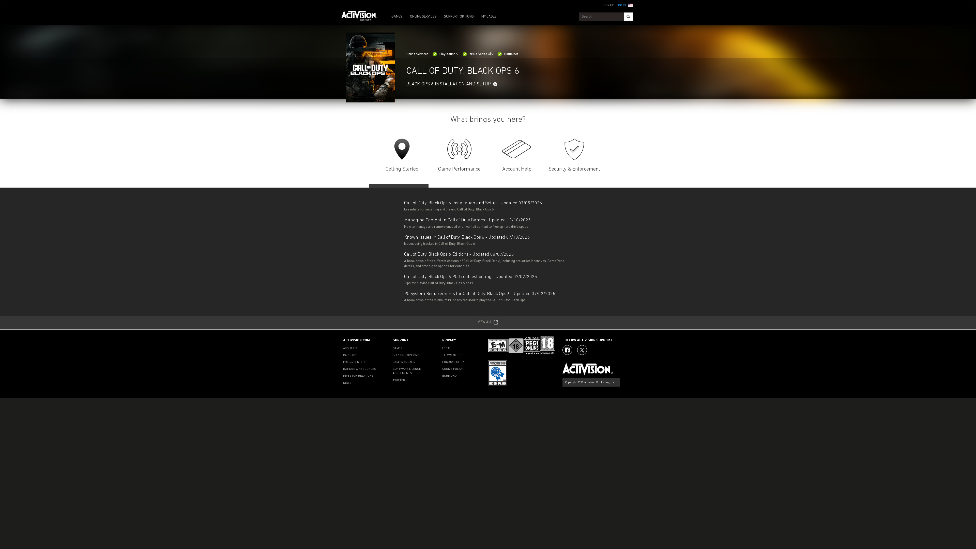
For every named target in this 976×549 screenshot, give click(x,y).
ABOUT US (350, 348)
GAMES (396, 17)
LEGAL (446, 348)
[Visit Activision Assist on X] (582, 350)
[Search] (628, 16)
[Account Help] (517, 149)
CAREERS (349, 355)
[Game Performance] (459, 149)
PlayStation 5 (448, 54)
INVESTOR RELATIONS (358, 375)
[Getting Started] (402, 149)
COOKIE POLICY (452, 369)
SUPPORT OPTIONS (459, 17)
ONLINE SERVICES (423, 17)
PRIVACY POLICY (453, 362)
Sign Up (608, 5)
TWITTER (399, 380)
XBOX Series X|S (481, 54)
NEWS (347, 383)
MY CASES (489, 17)
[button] (630, 4)
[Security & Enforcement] (574, 149)
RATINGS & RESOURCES (359, 369)
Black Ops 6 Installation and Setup (448, 84)
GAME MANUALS (404, 362)
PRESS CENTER (354, 362)
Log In (621, 5)
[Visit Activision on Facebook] (567, 350)
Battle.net (511, 54)
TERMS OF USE (452, 355)
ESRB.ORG (449, 375)
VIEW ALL (485, 322)
